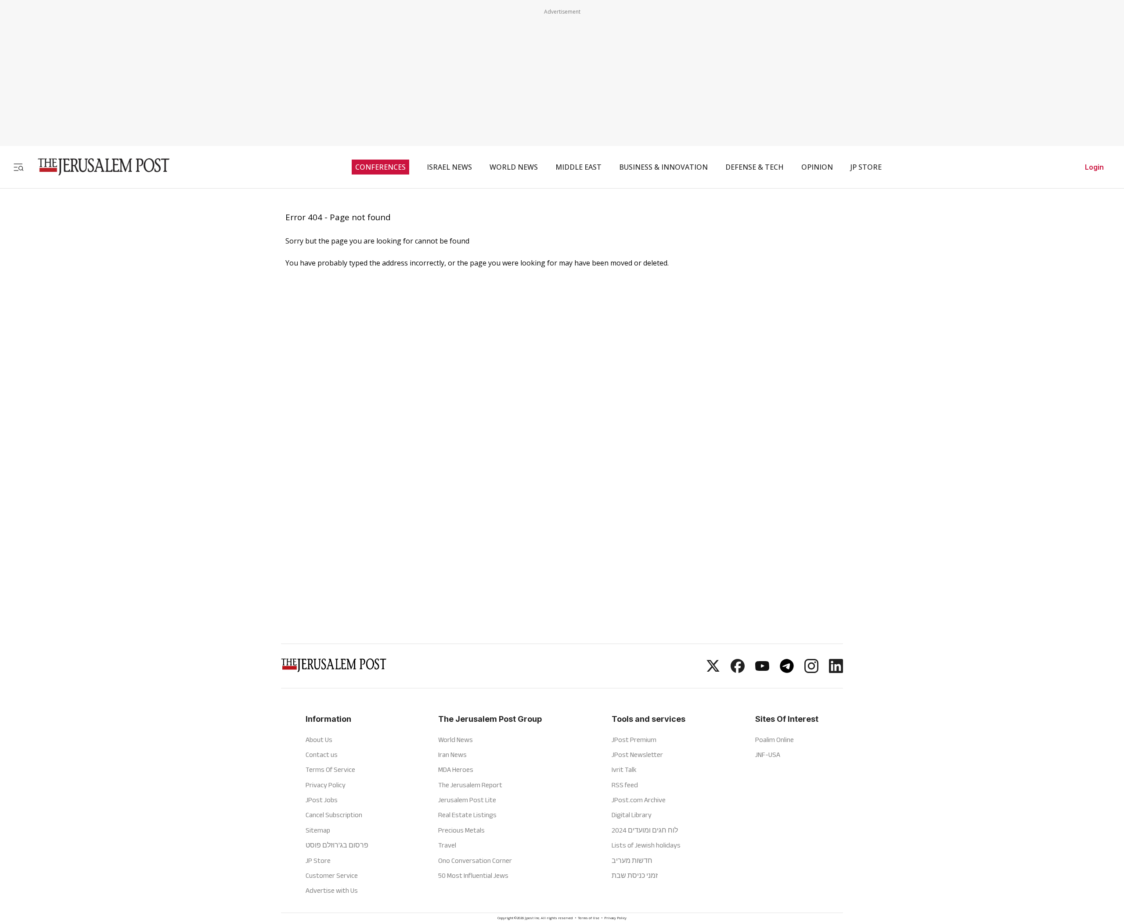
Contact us (322, 754)
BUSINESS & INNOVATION (663, 167)
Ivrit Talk (624, 769)
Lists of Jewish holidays (646, 845)
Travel (447, 845)
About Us (319, 739)
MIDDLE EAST (578, 167)
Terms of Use (588, 918)
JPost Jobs (322, 800)
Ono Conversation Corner (475, 860)
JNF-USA (767, 754)
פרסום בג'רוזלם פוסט (337, 845)
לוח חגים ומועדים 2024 (645, 830)
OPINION (817, 167)
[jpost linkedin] (836, 670)
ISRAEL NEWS (449, 167)
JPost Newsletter (637, 754)
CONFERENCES (380, 167)
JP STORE (866, 167)
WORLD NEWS (514, 167)
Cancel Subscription (334, 815)
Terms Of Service (330, 769)
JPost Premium (634, 739)
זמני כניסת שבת (635, 875)
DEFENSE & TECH (754, 167)
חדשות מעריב (632, 860)
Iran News (452, 754)
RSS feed (625, 785)
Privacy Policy (326, 785)
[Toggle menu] (18, 166)
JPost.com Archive (639, 800)
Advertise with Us (332, 890)
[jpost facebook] (738, 670)
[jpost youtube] (762, 670)
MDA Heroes (455, 769)
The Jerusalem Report (470, 785)
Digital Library (632, 815)
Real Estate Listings (467, 815)
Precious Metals (461, 830)
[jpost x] (713, 670)
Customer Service (332, 875)
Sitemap (318, 830)
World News (455, 739)
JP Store (318, 860)
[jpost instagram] (811, 670)
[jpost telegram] (787, 670)
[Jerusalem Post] (97, 166)
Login (1094, 167)
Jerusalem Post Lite (467, 800)
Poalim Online (774, 739)
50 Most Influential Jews (473, 875)
